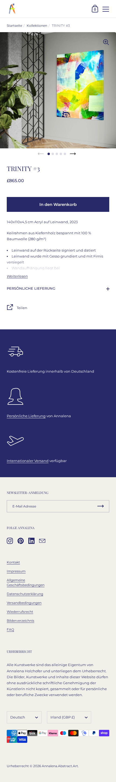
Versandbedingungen (24, 603)
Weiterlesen (17, 276)
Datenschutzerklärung (25, 594)
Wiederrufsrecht (20, 612)
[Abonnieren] (100, 506)
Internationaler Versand (28, 461)
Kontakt (13, 562)
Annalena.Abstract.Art (60, 766)
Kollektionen (37, 26)
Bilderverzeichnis (20, 621)
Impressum (16, 571)
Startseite (14, 26)
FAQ (10, 629)
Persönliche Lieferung (31, 288)
